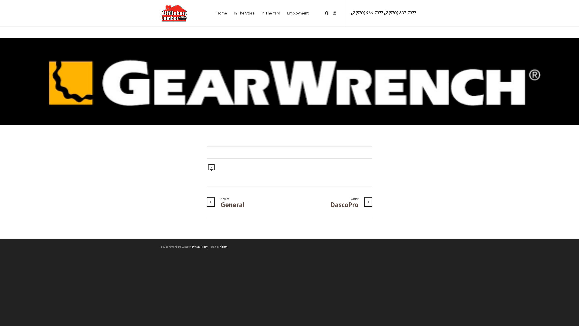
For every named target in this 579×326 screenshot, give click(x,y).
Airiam (224, 246)
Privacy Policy (200, 246)
